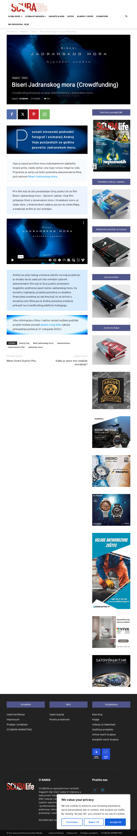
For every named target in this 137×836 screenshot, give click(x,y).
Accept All (115, 822)
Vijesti (34, 31)
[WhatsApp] (45, 114)
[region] (93, 811)
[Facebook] (12, 114)
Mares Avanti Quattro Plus (21, 360)
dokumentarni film (16, 347)
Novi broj (97, 714)
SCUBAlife (23, 98)
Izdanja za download (103, 724)
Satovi (70, 16)
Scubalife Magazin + (35, 16)
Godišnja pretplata (102, 729)
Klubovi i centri (85, 16)
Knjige (95, 719)
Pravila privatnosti (59, 719)
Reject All (94, 822)
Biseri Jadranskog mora (42, 176)
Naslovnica (12, 31)
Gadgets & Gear (56, 16)
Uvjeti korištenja (16, 714)
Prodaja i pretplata (17, 724)
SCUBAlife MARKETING (19, 729)
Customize (72, 822)
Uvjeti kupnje (56, 714)
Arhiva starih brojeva (104, 734)
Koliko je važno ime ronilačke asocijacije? (72, 362)
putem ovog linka (51, 324)
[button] (126, 16)
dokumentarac (63, 343)
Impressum (13, 719)
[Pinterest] (34, 114)
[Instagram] (102, 790)
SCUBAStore (102, 16)
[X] (23, 114)
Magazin (24, 31)
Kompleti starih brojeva (105, 739)
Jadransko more (36, 347)
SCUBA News (14, 16)
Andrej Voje (24, 343)
